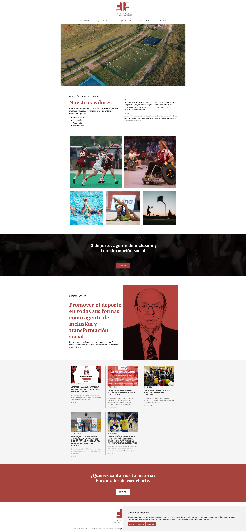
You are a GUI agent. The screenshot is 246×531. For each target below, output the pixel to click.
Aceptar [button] (131, 524)
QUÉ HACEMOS (126, 21)
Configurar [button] (151, 524)
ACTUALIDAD (144, 21)
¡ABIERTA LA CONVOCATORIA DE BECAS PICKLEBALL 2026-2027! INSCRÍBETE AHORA (85, 389)
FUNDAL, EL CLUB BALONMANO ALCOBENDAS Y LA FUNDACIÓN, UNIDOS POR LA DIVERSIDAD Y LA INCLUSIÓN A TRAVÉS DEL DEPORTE (85, 441)
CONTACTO (162, 21)
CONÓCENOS (84, 21)
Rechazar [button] (141, 524)
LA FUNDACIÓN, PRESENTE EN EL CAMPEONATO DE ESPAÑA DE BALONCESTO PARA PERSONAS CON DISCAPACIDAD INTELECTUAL (122, 439)
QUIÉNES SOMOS (104, 21)
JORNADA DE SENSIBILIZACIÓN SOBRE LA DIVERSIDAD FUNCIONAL (157, 392)
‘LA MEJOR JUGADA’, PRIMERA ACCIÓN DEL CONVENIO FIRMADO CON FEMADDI (122, 392)
